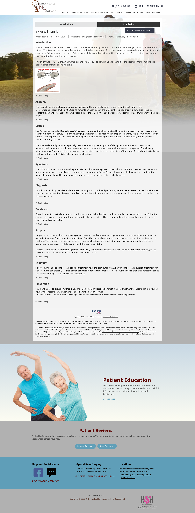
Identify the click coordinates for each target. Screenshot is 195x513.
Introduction (41, 36)
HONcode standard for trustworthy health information (120, 332)
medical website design (143, 334)
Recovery (120, 36)
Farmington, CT (144, 474)
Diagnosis (87, 36)
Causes (64, 36)
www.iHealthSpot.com (110, 317)
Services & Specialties (99, 12)
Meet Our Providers (80, 12)
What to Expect (117, 12)
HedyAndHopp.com (151, 508)
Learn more (110, 399)
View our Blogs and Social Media (46, 481)
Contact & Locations (153, 12)
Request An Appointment (150, 6)
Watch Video (66, 24)
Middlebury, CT (128, 474)
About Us (65, 12)
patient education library (54, 328)
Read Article (128, 24)
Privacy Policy (92, 495)
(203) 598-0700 (122, 6)
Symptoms (75, 36)
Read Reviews (106, 446)
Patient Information (134, 12)
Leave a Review (84, 446)
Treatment (99, 36)
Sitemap (101, 495)
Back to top (43, 96)
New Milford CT (128, 477)
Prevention (132, 36)
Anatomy (54, 36)
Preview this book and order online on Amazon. (96, 476)
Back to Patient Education (139, 30)
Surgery (110, 36)
